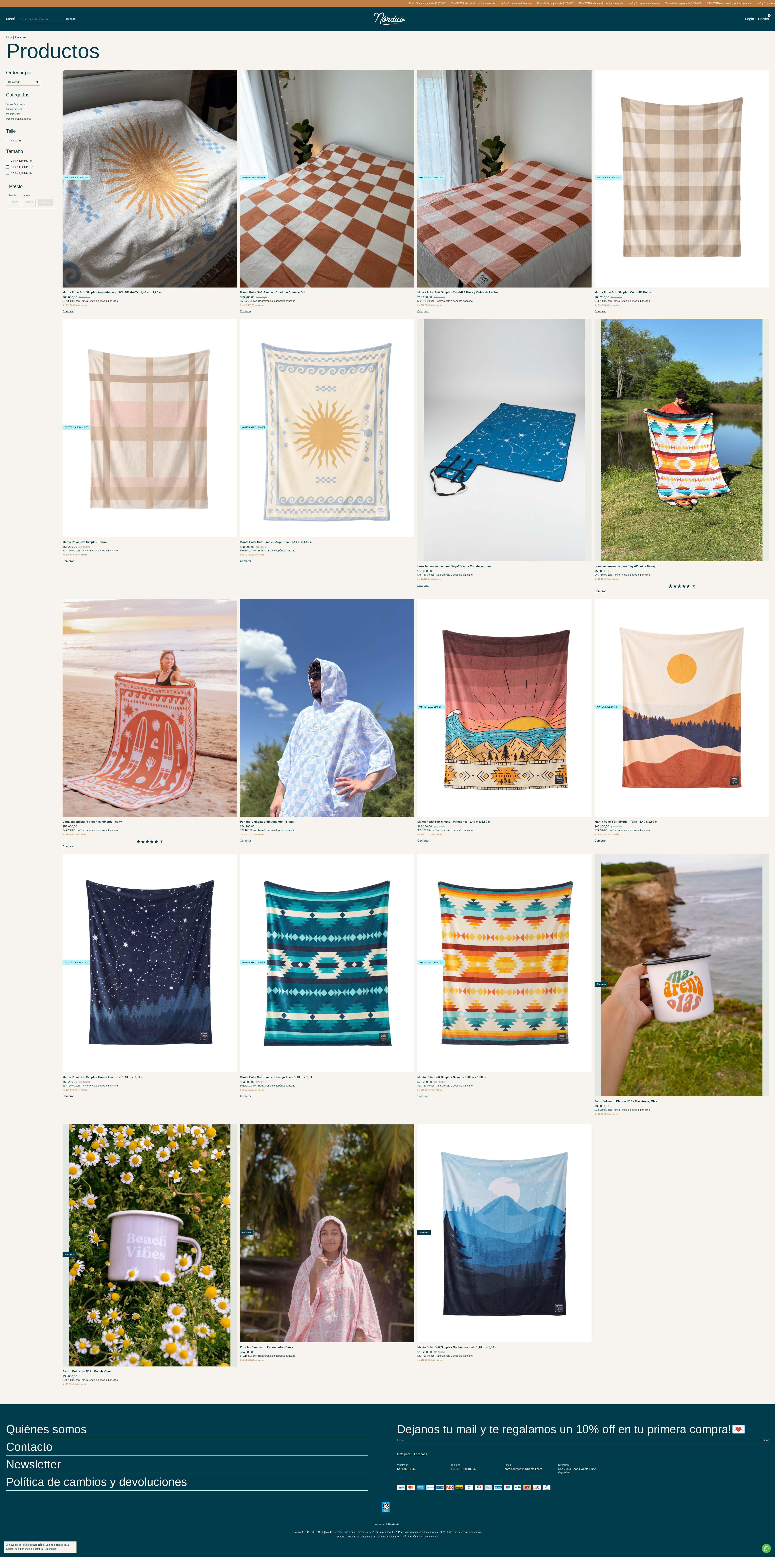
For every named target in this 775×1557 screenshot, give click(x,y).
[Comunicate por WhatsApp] (766, 1548)
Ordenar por (19, 72)
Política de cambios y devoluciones (96, 1481)
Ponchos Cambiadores (18, 118)
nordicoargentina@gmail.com (523, 1468)
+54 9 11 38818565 (463, 1468)
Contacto (29, 1446)
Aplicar (45, 202)
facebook (420, 1454)
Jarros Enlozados (15, 104)
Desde (12, 195)
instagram (404, 1454)
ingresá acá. (400, 1536)
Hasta (27, 195)
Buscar (70, 18)
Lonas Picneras (14, 109)
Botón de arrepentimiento (424, 1536)
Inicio (9, 37)
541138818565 (406, 1468)
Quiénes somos (46, 1429)
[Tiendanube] (387, 1524)
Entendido (50, 1549)
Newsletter (33, 1464)
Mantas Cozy (13, 114)
